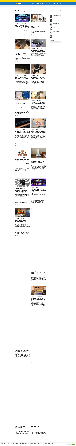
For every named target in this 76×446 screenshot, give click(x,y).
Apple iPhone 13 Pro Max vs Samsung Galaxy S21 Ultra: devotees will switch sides (21, 426)
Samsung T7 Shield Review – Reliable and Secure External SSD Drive (21, 105)
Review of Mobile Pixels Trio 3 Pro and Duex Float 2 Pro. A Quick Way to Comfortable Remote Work (57, 36)
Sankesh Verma (18, 23)
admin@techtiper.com (57, 0)
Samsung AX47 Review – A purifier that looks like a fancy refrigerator (38, 272)
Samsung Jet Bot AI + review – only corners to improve (38, 162)
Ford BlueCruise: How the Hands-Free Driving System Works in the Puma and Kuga (57, 20)
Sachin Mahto (18, 188)
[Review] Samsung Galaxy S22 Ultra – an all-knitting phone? (38, 103)
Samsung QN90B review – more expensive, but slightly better (21, 78)
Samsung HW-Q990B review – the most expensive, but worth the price (38, 78)
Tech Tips (33, 3)
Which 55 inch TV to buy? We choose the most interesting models (38, 26)
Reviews (37, 3)
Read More (16, 36)
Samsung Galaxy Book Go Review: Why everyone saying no (38, 299)
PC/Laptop (49, 3)
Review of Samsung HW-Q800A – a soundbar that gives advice (22, 132)
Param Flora (33, 129)
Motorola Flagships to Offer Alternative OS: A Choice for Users (57, 23)
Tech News (41, 3)
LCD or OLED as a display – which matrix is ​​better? (21, 221)
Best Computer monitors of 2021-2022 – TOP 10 (37, 425)
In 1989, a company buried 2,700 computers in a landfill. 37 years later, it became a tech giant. (57, 28)
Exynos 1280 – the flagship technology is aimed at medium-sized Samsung (21, 191)
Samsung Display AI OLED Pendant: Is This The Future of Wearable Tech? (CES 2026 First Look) (22, 27)
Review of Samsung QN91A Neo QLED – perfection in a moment (38, 132)
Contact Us (59, 3)
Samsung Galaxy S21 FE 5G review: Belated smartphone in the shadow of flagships (22, 350)
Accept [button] (74, 444)
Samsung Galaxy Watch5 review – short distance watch (38, 51)
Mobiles (45, 3)
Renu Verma (17, 157)
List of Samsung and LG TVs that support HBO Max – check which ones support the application (38, 191)
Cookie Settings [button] (69, 444)
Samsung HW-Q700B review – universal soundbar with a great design (22, 53)
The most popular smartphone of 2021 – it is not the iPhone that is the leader (22, 161)
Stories (54, 3)
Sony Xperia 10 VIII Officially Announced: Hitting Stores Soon (56, 31)
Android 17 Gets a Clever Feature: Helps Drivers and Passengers (57, 15)
